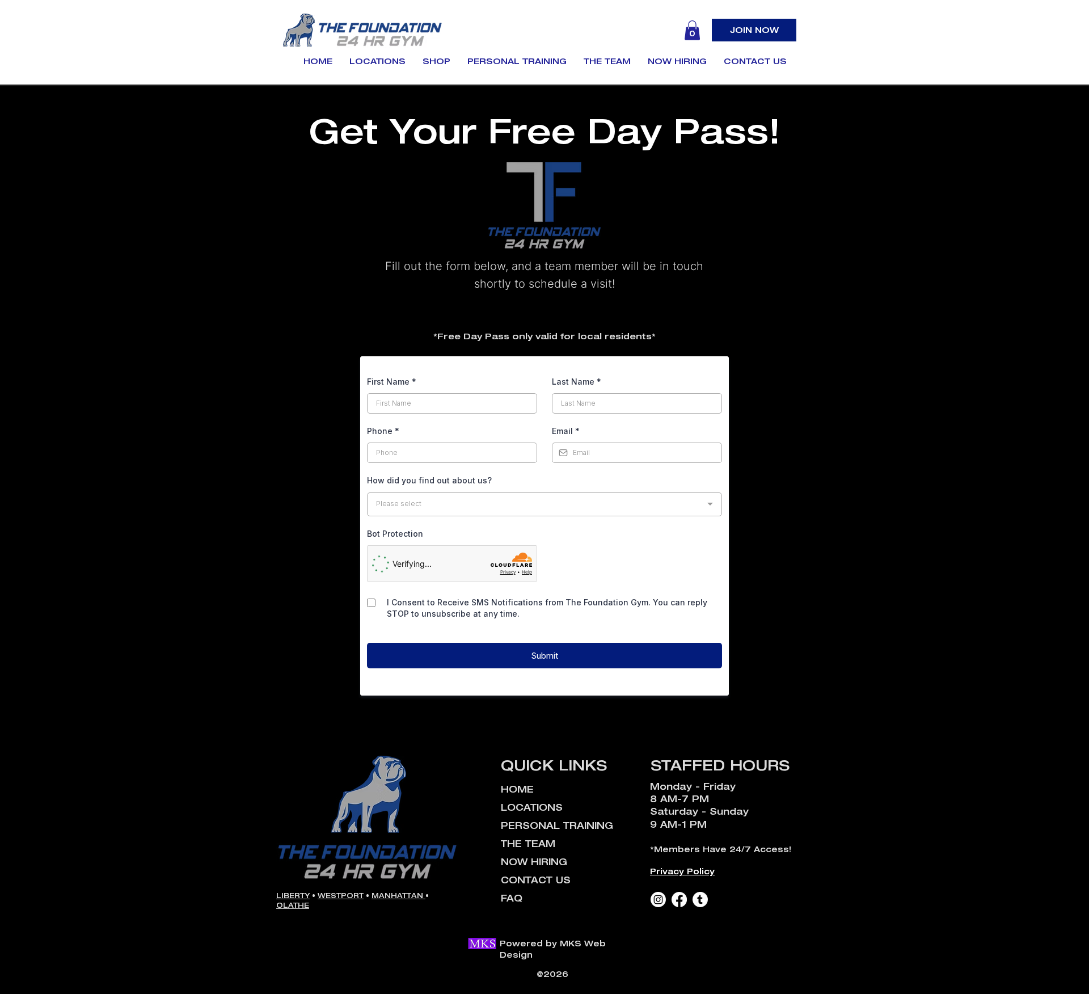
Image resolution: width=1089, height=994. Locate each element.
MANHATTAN (398, 895)
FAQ (511, 898)
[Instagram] (658, 899)
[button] (692, 30)
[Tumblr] (700, 899)
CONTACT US (536, 880)
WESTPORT (341, 895)
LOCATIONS (532, 807)
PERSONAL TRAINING (557, 825)
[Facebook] (679, 899)
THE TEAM (528, 843)
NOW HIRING (534, 861)
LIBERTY (293, 895)
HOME (517, 789)
